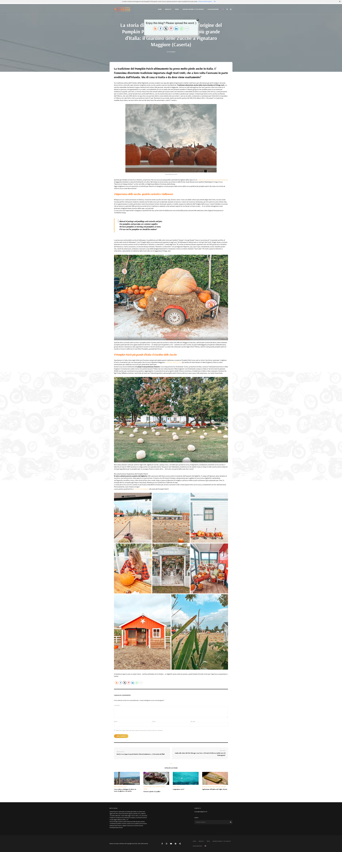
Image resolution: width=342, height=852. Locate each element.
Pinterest (175, 843)
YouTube (171, 843)
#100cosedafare (213, 9)
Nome (116, 721)
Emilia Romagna (118, 786)
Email (154, 721)
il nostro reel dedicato (141, 489)
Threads (180, 843)
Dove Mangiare (147, 786)
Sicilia (178, 786)
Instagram (166, 843)
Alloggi (204, 786)
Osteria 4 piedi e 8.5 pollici (151, 791)
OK (215, 1)
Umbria (145, 789)
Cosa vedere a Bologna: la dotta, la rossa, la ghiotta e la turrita (125, 790)
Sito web (193, 721)
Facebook (162, 843)
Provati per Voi (160, 786)
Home (160, 9)
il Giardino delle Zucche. (173, 362)
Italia (124, 786)
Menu (230, 9)
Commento (117, 705)
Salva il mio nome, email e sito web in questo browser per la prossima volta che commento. (139, 730)
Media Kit (168, 9)
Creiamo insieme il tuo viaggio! (193, 9)
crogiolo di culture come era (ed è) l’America (212, 180)
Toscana (223, 786)
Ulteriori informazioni (205, 1)
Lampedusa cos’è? (178, 789)
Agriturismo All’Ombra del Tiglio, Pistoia (214, 789)
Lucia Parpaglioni (171, 52)
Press (177, 9)
